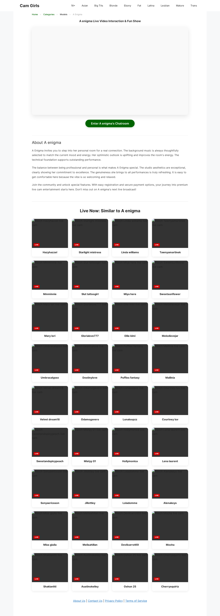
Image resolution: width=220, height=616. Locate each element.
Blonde (114, 5)
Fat (139, 5)
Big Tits (98, 5)
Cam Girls (29, 5)
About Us (79, 600)
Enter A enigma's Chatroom (110, 123)
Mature (180, 5)
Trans (194, 5)
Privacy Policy (114, 600)
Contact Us (95, 600)
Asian (85, 5)
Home (35, 14)
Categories (49, 14)
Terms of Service (136, 600)
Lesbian (165, 5)
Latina (151, 5)
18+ (73, 5)
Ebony (127, 5)
